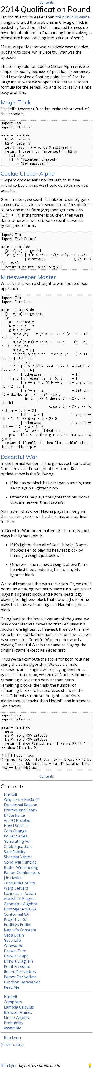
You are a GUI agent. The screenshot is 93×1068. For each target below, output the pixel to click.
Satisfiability (14, 851)
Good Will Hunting (20, 862)
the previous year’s (72, 17)
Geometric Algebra (20, 903)
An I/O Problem (17, 820)
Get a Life (12, 940)
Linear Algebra (17, 1017)
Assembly (12, 1028)
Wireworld (13, 945)
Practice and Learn (20, 810)
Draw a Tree (15, 950)
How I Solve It (16, 825)
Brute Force (14, 815)
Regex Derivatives (20, 971)
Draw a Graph (16, 956)
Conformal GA (16, 914)
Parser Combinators (22, 872)
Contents (46, 2)
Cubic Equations (18, 846)
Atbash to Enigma (20, 898)
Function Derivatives (22, 982)
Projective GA (15, 919)
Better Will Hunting (21, 867)
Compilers (13, 1002)
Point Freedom (17, 966)
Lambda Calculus (19, 1007)
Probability (13, 1022)
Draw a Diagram (18, 961)
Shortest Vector (18, 857)
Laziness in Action (20, 893)
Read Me (11, 987)
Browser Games (18, 1012)
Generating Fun (18, 841)
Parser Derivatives (20, 976)
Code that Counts (19, 883)
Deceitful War (19, 456)
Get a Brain (14, 935)
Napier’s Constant (20, 929)
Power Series (15, 836)
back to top (12, 1044)
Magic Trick (16, 102)
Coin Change (15, 830)
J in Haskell (13, 877)
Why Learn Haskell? (21, 799)
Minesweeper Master (28, 277)
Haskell (10, 794)
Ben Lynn (12, 1037)
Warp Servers (16, 888)
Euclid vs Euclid (17, 924)
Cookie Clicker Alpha (28, 173)
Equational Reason (20, 804)
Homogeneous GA (20, 909)
